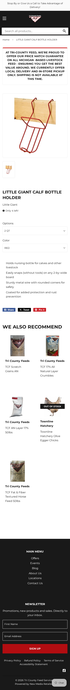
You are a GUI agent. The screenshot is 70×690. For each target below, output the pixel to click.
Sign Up (35, 648)
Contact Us (35, 583)
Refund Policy (32, 660)
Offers (35, 558)
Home (6, 39)
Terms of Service (54, 660)
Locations (35, 578)
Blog (35, 568)
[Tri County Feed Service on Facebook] (64, 670)
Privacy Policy (12, 660)
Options (8, 223)
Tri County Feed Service (38, 680)
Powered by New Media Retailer (34, 684)
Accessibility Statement (34, 664)
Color (6, 240)
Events (35, 563)
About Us (35, 573)
